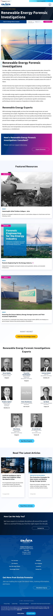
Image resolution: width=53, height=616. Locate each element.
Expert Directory (40, 149)
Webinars (38, 560)
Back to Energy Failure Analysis (9, 8)
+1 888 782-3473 (26, 554)
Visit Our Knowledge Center (26, 336)
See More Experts (26, 441)
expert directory (21, 145)
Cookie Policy (14, 603)
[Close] (50, 607)
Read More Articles (26, 506)
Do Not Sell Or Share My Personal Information (40, 603)
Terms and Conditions (24, 603)
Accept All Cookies (31, 613)
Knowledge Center (14, 569)
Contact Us (47, 21)
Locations (38, 566)
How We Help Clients (14, 566)
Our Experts (15, 563)
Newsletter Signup (41, 587)
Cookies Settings (20, 613)
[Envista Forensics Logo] (26, 541)
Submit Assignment (41, 1)
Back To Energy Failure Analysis (11, 21)
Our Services (14, 560)
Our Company (38, 563)
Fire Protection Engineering (37, 475)
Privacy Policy (7, 603)
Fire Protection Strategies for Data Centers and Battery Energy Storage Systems (40, 479)
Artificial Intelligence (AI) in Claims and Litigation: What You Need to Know (11, 477)
